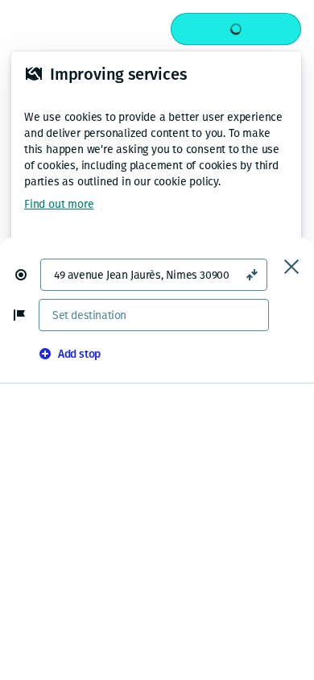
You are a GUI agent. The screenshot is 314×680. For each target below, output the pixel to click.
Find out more (58, 204)
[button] (27, 275)
